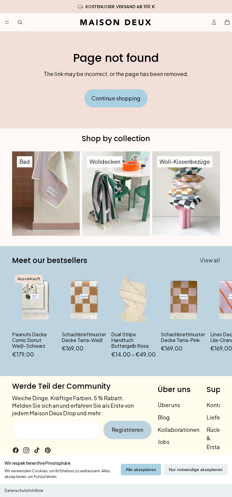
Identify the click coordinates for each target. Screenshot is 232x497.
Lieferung (219, 417)
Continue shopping (116, 98)
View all (210, 260)
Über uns (169, 404)
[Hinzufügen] (97, 318)
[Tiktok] (36, 450)
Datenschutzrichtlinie (24, 490)
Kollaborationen (178, 429)
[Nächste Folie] (213, 315)
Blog (164, 417)
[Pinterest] (47, 450)
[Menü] (7, 22)
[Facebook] (15, 450)
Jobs (163, 441)
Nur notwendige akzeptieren (196, 469)
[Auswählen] (146, 318)
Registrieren (127, 429)
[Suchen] (20, 22)
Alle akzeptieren (141, 469)
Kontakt (217, 404)
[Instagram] (26, 450)
